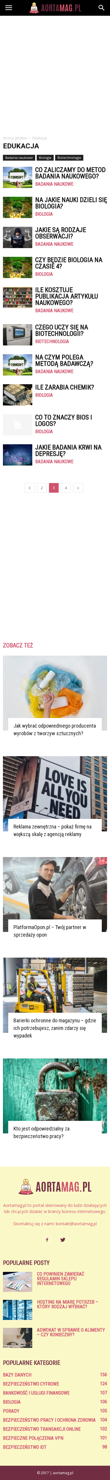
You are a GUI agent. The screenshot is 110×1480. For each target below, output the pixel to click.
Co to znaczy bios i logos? (63, 420)
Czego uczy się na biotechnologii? (61, 330)
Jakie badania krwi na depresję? (68, 450)
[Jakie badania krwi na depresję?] (17, 455)
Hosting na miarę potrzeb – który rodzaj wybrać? (67, 1304)
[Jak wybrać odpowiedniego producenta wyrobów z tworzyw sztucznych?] (55, 693)
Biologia (45, 157)
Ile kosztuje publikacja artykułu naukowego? (66, 296)
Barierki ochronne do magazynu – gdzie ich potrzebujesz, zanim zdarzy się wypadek (54, 1028)
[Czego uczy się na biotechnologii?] (17, 334)
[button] (102, 8)
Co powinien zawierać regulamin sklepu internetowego (60, 1278)
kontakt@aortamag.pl (76, 1223)
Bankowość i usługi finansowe (36, 1393)
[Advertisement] (55, 73)
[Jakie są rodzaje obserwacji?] (17, 237)
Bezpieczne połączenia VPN (33, 1438)
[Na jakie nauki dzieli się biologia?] (17, 207)
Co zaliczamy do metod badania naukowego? (70, 173)
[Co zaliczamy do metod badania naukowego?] (17, 177)
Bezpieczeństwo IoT (25, 1447)
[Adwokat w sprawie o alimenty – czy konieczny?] (17, 1338)
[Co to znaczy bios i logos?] (17, 425)
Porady (11, 1411)
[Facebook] (47, 1240)
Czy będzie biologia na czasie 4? (68, 263)
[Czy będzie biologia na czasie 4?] (17, 267)
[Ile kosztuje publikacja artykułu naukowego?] (17, 297)
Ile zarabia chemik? (64, 387)
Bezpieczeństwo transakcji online (42, 1429)
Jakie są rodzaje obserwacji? (60, 233)
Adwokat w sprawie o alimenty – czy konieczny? (71, 1332)
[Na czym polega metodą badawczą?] (17, 364)
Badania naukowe (19, 157)
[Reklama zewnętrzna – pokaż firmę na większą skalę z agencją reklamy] (55, 793)
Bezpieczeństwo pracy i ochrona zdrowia (49, 1420)
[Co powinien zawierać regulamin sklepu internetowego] (17, 1282)
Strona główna (15, 138)
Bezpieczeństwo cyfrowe (31, 1384)
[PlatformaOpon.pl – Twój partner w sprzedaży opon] (55, 894)
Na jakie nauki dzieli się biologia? (71, 203)
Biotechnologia (69, 157)
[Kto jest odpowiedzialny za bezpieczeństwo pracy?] (55, 1095)
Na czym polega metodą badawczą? (64, 360)
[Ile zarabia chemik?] (17, 394)
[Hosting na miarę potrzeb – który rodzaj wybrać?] (17, 1310)
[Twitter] (63, 1240)
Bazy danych (17, 1375)
